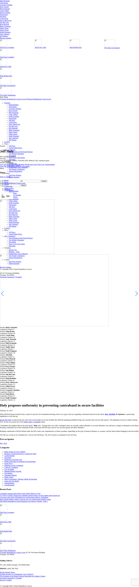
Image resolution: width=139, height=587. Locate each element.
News (6, 182)
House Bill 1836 (5, 420)
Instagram (10, 578)
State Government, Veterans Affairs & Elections (20, 479)
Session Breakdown (15, 171)
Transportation (50, 164)
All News (12, 146)
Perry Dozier (4, 7)
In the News (8, 463)
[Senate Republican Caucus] (25, 99)
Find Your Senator (15, 175)
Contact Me (8, 186)
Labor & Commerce (11, 467)
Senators (7, 103)
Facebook (3, 578)
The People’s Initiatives (17, 169)
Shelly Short (4, 28)
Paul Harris (4, 15)
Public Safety (8, 477)
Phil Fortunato (5, 9)
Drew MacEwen (5, 20)
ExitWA (7, 142)
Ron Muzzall (4, 24)
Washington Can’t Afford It (23, 574)
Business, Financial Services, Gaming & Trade (20, 454)
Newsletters (8, 473)
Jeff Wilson (4, 36)
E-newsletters (9, 190)
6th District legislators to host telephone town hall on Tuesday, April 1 (24, 501)
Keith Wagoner (5, 32)
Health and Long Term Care (34, 164)
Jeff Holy (3, 17)
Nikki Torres (4, 30)
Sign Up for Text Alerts (17, 158)
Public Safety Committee (32, 422)
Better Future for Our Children (14, 452)
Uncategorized (9, 485)
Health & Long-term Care (13, 460)
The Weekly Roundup (16, 154)
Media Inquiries (14, 177)
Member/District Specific (13, 471)
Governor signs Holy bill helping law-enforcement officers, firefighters (24, 497)
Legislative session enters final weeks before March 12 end (20, 493)
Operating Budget (10, 475)
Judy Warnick (4, 34)
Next (5, 443)
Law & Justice (9, 469)
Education (7, 458)
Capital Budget (9, 456)
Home (6, 180)
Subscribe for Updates (32, 576)
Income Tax (10, 574)
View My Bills (5, 166)
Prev (1, 443)
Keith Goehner (5, 13)
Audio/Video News (15, 148)
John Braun (4, 3)
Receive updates (5, 38)
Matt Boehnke (5, 1)
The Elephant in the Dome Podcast (21, 152)
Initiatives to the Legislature (13, 465)
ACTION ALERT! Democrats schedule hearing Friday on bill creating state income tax (30, 495)
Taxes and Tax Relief (11, 481)
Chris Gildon (4, 11)
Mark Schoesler (5, 26)
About (6, 184)
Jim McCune (4, 22)
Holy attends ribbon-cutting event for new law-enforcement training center (25, 499)
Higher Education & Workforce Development (20, 461)
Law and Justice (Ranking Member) (12, 164)
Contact (42, 576)
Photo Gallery (9, 188)
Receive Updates (6, 580)
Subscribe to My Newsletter (20, 166)
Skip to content (5, 177)
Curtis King (4, 18)
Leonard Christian (6, 5)
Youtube (19, 578)
